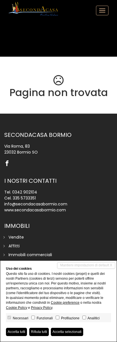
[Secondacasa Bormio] (34, 9)
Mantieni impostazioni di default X (86, 265)
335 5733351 (24, 198)
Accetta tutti (16, 332)
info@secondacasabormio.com (35, 204)
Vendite (16, 237)
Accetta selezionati (67, 332)
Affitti (14, 246)
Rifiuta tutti (39, 332)
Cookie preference (65, 303)
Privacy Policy (41, 308)
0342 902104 (24, 192)
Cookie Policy (16, 308)
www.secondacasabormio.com (35, 210)
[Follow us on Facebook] (8, 164)
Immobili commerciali (30, 255)
